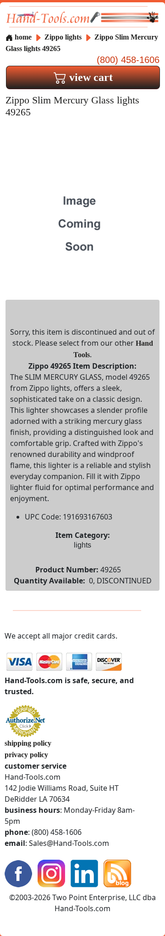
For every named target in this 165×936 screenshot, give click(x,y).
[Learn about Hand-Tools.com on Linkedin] (84, 872)
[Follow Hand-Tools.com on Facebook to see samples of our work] (18, 872)
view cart (89, 77)
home (22, 37)
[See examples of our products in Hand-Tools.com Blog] (117, 872)
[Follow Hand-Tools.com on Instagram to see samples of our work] (51, 872)
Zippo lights (63, 37)
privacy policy (26, 755)
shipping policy (28, 743)
